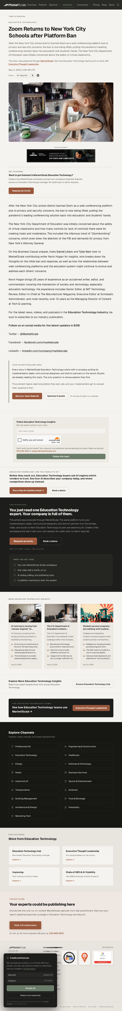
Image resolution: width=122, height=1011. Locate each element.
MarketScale (46, 61)
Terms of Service (79, 1007)
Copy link (23, 75)
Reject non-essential (30, 995)
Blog (104, 4)
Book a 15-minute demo (25, 925)
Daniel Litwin (65, 251)
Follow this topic (61, 456)
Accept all (30, 988)
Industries (67, 4)
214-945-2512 (23, 451)
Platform (43, 4)
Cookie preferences (106, 1007)
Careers (57, 970)
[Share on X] (32, 75)
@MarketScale (29, 334)
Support (57, 989)
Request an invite (21, 190)
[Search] (118, 4)
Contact (57, 955)
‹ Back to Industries (17, 16)
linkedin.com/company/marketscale (44, 351)
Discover (53, 4)
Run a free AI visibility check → (28, 490)
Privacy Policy (65, 1007)
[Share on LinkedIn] (38, 75)
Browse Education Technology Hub (93, 684)
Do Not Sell (92, 1007)
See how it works (56, 396)
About (111, 4)
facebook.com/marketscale (41, 342)
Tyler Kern (85, 251)
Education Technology (23, 22)
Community (82, 4)
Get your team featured (27, 396)
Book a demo (59, 490)
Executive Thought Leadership (24, 64)
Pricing (96, 4)
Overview (31, 4)
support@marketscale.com (44, 451)
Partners (57, 974)
